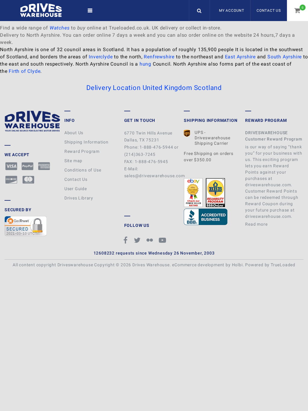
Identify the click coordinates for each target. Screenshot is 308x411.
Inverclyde (100, 57)
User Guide (75, 188)
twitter (138, 240)
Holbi (237, 264)
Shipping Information (86, 142)
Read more (257, 224)
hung (145, 64)
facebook (126, 240)
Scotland (208, 87)
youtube (163, 240)
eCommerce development (198, 264)
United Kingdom (167, 87)
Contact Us (269, 10)
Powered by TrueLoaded (270, 264)
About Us (73, 132)
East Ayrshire (240, 57)
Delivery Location (113, 87)
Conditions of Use (82, 170)
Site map (73, 160)
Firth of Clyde (24, 71)
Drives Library (78, 198)
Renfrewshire (159, 57)
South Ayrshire (284, 57)
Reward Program (82, 151)
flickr (150, 240)
